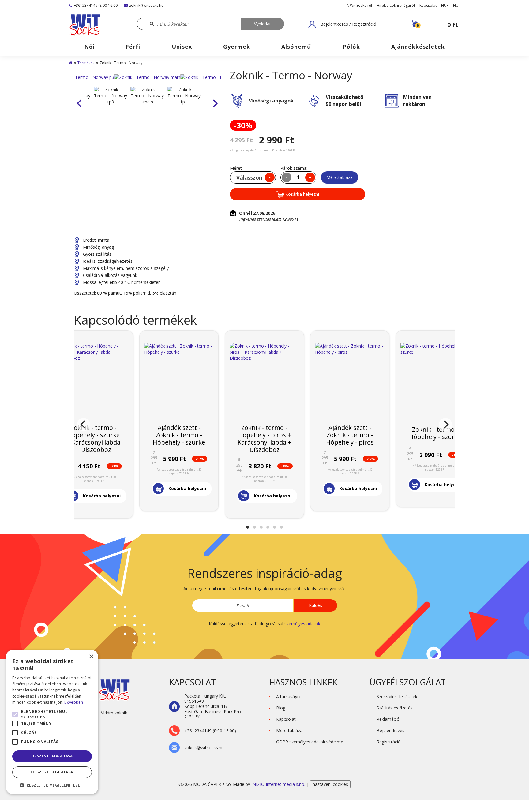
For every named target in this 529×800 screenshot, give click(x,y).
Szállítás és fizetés (395, 708)
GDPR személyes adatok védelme (309, 742)
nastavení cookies (330, 784)
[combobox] (253, 177)
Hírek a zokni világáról (396, 5)
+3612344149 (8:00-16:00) (96, 5)
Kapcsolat (428, 5)
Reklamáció (388, 719)
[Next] (445, 424)
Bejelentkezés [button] (390, 730)
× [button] (91, 656)
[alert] (52, 722)
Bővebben (73, 702)
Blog (280, 708)
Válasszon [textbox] (249, 177)
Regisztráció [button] (389, 742)
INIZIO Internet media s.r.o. (278, 784)
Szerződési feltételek (397, 696)
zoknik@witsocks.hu (146, 5)
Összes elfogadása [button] (52, 756)
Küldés (315, 605)
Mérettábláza (339, 177)
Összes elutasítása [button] (52, 772)
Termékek (86, 62)
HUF (444, 5)
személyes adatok (302, 624)
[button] (342, 24)
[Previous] (83, 424)
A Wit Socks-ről (359, 5)
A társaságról (289, 696)
